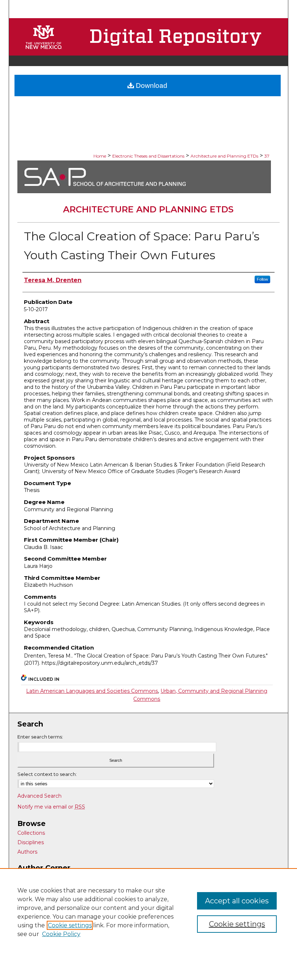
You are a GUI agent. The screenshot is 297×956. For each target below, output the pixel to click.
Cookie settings (70, 925)
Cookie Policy (61, 934)
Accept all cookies (237, 900)
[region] (148, 912)
